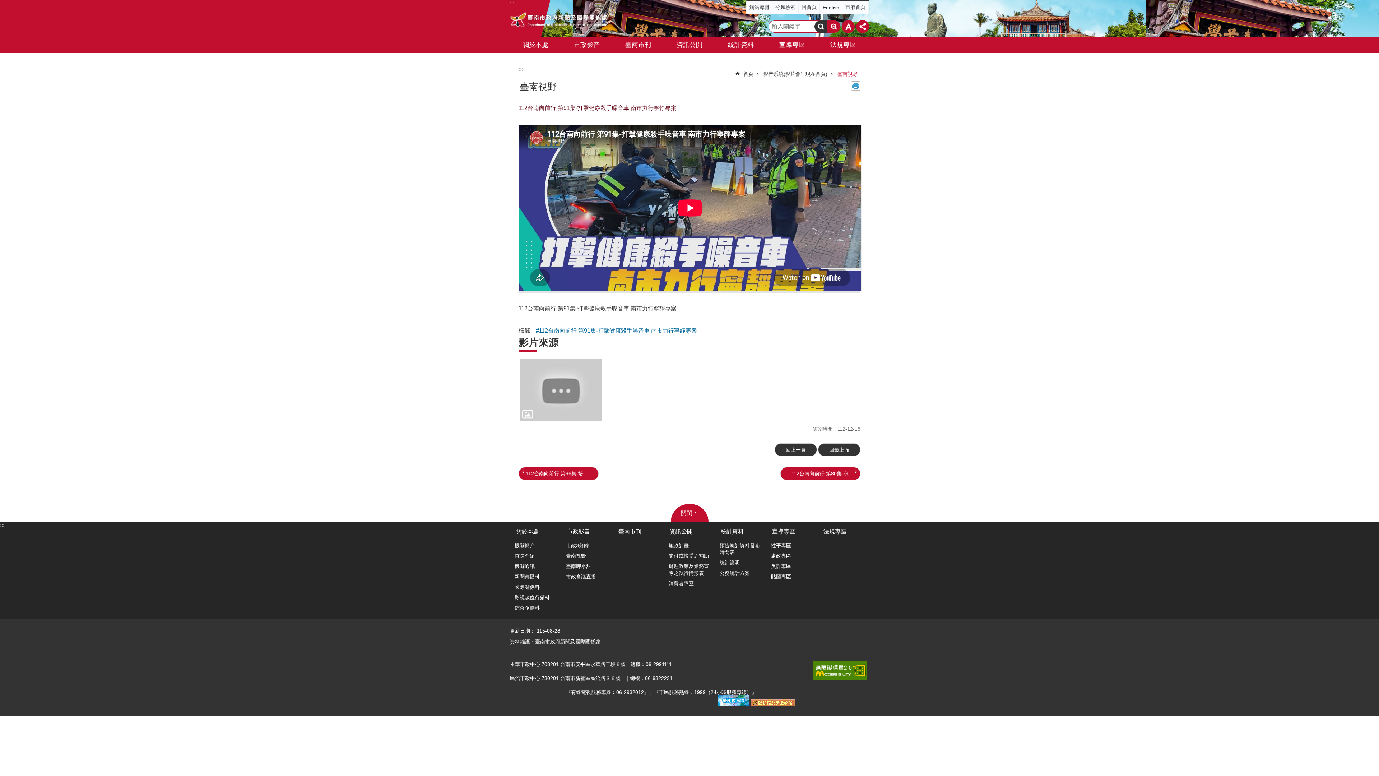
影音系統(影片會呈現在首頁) (795, 74)
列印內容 (855, 86)
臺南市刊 (638, 44)
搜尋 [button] (820, 26)
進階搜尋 (833, 26)
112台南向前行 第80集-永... (822, 473)
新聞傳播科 (527, 576)
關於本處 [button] (535, 44)
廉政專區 (781, 556)
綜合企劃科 (527, 608)
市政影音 (578, 531)
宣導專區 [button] (792, 44)
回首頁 (809, 7)
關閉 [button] (686, 513)
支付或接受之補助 (689, 556)
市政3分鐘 (577, 545)
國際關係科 (527, 587)
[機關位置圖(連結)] (733, 704)
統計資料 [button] (741, 44)
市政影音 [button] (587, 44)
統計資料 (732, 531)
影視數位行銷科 (532, 597)
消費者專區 (681, 583)
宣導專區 (783, 531)
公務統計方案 (735, 573)
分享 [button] (862, 26)
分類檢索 (785, 7)
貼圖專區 (781, 576)
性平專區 (781, 545)
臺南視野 (847, 74)
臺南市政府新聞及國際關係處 (559, 20)
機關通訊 (525, 566)
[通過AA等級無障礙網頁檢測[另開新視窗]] (840, 670)
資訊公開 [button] (689, 44)
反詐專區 (781, 566)
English (831, 7)
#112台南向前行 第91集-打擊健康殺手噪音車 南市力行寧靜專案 (616, 331)
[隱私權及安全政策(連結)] (773, 704)
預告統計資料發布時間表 (740, 548)
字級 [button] (848, 26)
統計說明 (730, 562)
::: (521, 69)
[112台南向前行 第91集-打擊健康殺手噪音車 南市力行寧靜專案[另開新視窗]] (561, 390)
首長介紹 (525, 556)
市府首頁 (855, 7)
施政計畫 (679, 545)
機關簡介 (525, 545)
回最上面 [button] (839, 450)
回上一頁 (796, 450)
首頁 (748, 74)
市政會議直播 (581, 576)
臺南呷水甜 (578, 566)
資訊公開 (681, 531)
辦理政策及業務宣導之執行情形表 (689, 569)
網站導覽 (759, 7)
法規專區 (843, 44)
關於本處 (527, 531)
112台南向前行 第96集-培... (557, 473)
